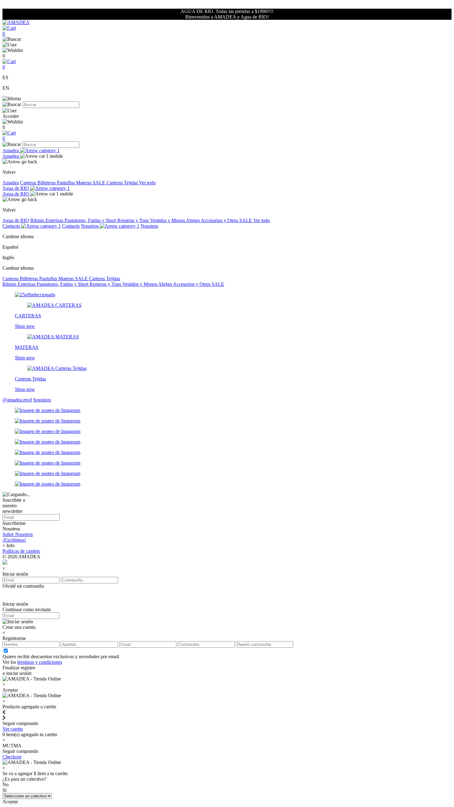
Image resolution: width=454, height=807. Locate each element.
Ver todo (147, 182)
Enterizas (55, 220)
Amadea (11, 150)
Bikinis (37, 220)
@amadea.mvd (17, 399)
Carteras (28, 182)
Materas (84, 182)
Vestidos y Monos (168, 220)
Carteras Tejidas (123, 182)
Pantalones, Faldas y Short (91, 220)
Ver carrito (12, 729)
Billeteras (47, 182)
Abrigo (193, 220)
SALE (100, 182)
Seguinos (42, 399)
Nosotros (90, 226)
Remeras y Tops (133, 220)
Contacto (11, 226)
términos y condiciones (39, 662)
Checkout (11, 756)
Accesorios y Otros (220, 220)
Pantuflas (66, 182)
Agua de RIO (16, 188)
